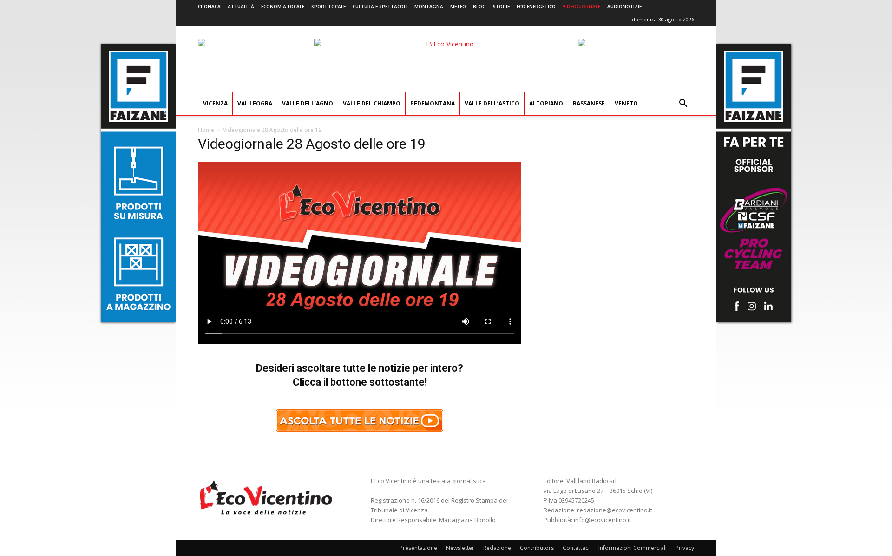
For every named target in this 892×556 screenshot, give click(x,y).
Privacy (685, 548)
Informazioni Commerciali (632, 548)
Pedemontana (432, 103)
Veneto (626, 103)
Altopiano (546, 103)
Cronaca (209, 6)
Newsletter (460, 548)
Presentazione (418, 548)
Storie (501, 6)
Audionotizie (624, 6)
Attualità (241, 6)
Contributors (537, 548)
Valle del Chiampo (371, 103)
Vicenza (215, 103)
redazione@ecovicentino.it (614, 510)
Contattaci (576, 548)
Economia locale (282, 6)
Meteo (458, 6)
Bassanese (589, 103)
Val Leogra (254, 103)
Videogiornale (581, 6)
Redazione (497, 548)
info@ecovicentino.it (602, 520)
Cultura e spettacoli (380, 6)
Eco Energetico (536, 6)
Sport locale (328, 6)
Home (206, 130)
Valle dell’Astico (492, 103)
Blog (479, 6)
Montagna (428, 6)
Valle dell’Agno (307, 103)
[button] (683, 104)
